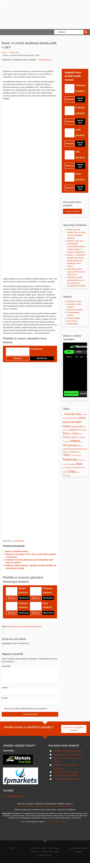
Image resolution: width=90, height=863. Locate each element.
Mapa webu (35, 852)
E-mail (5, 698)
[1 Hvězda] (31, 353)
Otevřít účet (42, 358)
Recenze (18, 358)
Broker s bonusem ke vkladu (65, 776)
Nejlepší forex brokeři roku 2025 (67, 755)
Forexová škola (73, 318)
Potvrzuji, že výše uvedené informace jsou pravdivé (25, 709)
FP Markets (48, 589)
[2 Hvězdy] (33, 353)
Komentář (6, 666)
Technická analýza (74, 310)
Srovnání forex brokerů (38, 848)
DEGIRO (22, 589)
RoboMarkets (37, 349)
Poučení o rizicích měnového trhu (56, 821)
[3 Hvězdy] (35, 353)
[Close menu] (5, 3)
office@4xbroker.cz (17, 796)
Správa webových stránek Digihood (79, 850)
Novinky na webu (74, 301)
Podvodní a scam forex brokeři (66, 779)
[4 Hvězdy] (37, 353)
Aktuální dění (14, 52)
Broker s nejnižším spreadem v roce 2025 (68, 760)
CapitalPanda (18, 541)
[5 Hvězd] (39, 353)
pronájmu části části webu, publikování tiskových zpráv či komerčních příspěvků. (45, 806)
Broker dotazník (54, 848)
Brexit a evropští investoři (16, 551)
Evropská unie (30, 627)
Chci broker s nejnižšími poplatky (74, 728)
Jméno (5, 688)
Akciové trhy (72, 321)
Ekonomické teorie (15, 627)
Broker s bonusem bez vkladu (66, 772)
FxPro (45, 603)
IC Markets (23, 603)
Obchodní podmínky (45, 855)
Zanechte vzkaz (45, 60)
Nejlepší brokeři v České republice (68, 751)
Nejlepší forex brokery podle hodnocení (65, 767)
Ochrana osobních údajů (50, 852)
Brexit (39, 627)
